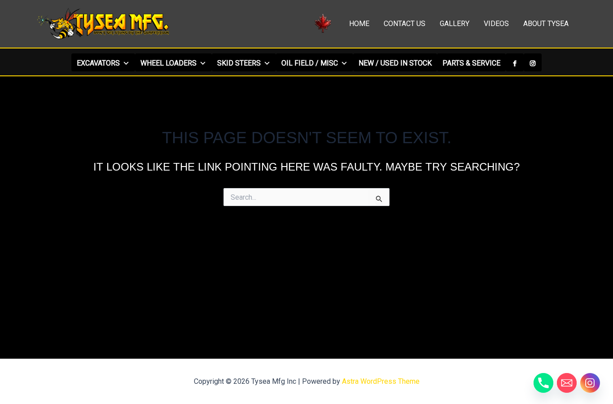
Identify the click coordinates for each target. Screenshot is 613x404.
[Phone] (543, 383)
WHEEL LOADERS (168, 63)
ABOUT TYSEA (546, 23)
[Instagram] (533, 62)
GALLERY (454, 23)
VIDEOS (496, 23)
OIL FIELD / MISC (309, 63)
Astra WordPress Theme (381, 381)
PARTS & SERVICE (471, 63)
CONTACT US (404, 23)
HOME (359, 23)
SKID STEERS (239, 63)
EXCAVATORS (98, 63)
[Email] (567, 383)
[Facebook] (515, 62)
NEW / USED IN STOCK (395, 63)
